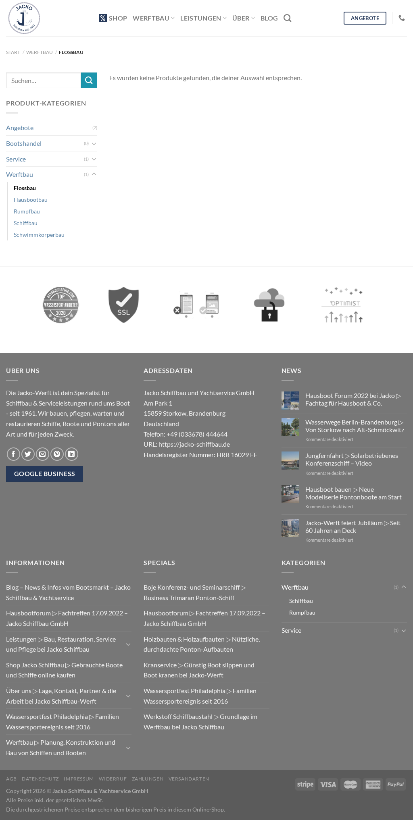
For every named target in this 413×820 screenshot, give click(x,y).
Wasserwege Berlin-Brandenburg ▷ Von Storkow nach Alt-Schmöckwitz (354, 425)
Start (13, 52)
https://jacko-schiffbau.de (194, 444)
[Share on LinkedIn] (71, 454)
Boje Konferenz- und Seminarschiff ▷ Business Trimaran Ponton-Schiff (195, 592)
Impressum (79, 779)
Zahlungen (148, 779)
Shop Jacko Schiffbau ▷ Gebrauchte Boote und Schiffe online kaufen (64, 670)
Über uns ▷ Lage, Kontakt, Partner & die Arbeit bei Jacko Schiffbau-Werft (61, 696)
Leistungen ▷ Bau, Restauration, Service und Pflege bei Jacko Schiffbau (61, 644)
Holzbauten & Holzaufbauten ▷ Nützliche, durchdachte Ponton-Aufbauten (202, 644)
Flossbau (25, 187)
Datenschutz (40, 779)
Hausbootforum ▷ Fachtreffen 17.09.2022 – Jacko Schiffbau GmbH (67, 618)
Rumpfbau (27, 211)
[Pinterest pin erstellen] (57, 454)
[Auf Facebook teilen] (13, 454)
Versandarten (189, 779)
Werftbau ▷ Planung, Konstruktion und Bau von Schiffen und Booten (60, 747)
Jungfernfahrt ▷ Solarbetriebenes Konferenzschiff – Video (351, 459)
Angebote (19, 127)
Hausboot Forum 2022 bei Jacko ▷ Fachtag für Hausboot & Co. (353, 399)
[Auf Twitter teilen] (28, 454)
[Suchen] (287, 18)
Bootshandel (24, 143)
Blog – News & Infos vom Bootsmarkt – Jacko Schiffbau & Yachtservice (68, 592)
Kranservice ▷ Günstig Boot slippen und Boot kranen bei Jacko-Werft (199, 670)
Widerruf (113, 779)
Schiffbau (26, 222)
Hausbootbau (31, 199)
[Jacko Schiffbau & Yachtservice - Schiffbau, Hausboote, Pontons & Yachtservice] (46, 18)
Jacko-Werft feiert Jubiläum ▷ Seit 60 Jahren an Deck (352, 526)
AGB (11, 779)
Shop (118, 18)
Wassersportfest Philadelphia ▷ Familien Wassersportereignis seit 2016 (62, 721)
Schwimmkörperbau (39, 234)
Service (16, 159)
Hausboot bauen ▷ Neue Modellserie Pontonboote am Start (353, 493)
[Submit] (89, 80)
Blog (269, 18)
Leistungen (200, 18)
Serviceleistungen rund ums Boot (84, 403)
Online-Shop (208, 809)
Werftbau (151, 18)
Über (240, 18)
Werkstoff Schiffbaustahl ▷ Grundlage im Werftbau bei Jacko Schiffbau (200, 721)
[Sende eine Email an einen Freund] (42, 454)
